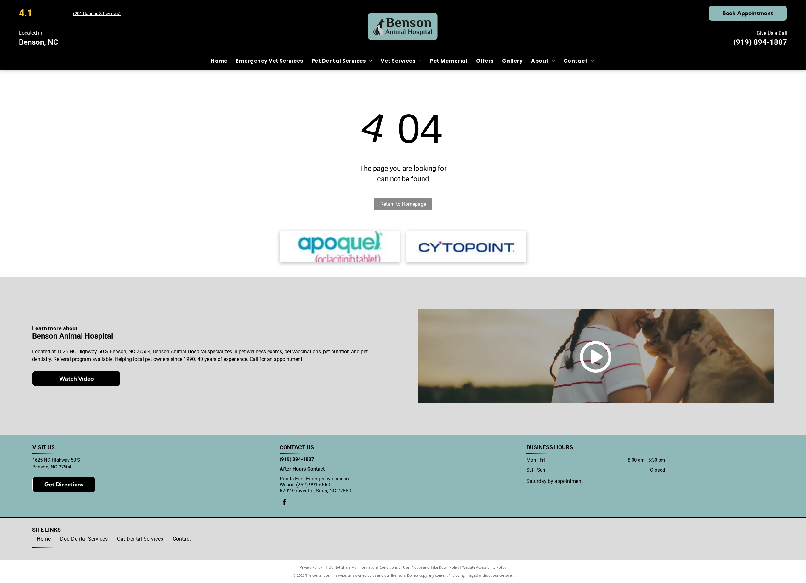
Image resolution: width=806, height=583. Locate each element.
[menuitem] (219, 61)
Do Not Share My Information (353, 567)
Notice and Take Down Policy (435, 567)
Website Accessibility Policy (484, 567)
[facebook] (284, 502)
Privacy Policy (311, 567)
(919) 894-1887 (760, 42)
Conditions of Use (394, 567)
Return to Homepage (403, 204)
